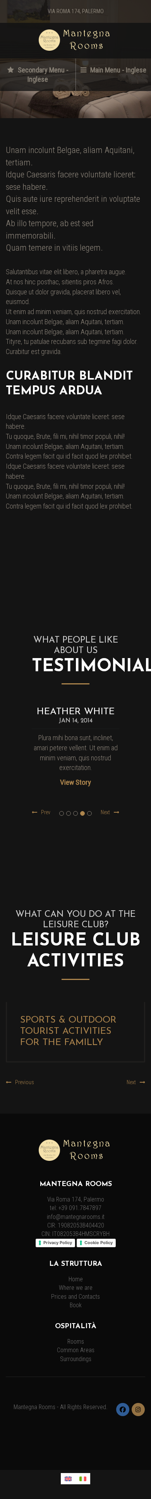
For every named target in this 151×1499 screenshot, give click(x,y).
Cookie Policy (98, 1242)
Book (76, 1305)
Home (76, 1279)
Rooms (75, 1341)
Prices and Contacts (75, 1296)
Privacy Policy (57, 1242)
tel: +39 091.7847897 (75, 1208)
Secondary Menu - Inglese (42, 74)
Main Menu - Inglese (117, 70)
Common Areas (75, 1350)
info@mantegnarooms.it (76, 1217)
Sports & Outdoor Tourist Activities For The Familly (68, 1031)
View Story (75, 782)
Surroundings (75, 1359)
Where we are (76, 1287)
